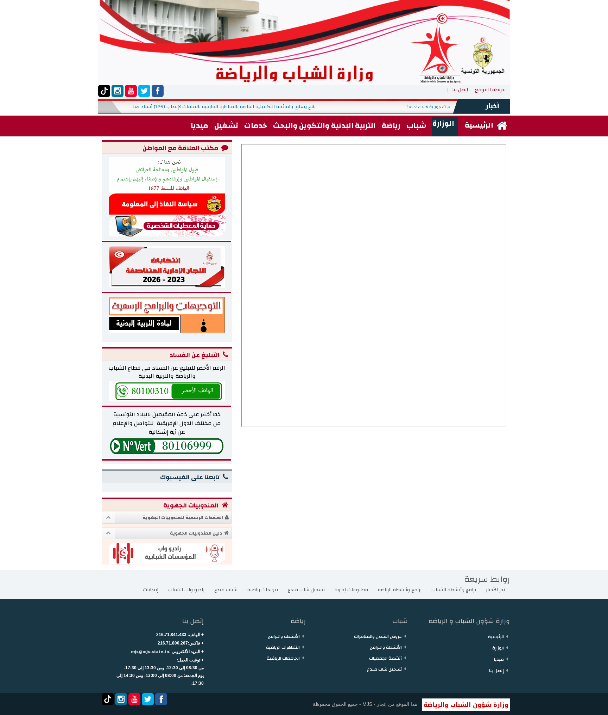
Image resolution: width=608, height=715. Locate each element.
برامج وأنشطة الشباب (453, 589)
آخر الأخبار (495, 589)
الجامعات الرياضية (283, 658)
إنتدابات (150, 589)
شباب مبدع (226, 589)
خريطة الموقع (490, 89)
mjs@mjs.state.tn (150, 651)
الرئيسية (496, 637)
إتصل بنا (460, 89)
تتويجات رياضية (262, 589)
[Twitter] (144, 91)
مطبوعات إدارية (351, 589)
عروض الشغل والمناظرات (378, 636)
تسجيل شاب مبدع (306, 589)
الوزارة (498, 648)
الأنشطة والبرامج (386, 647)
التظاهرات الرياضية (283, 647)
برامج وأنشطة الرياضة (400, 589)
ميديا (499, 659)
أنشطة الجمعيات (385, 658)
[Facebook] (157, 91)
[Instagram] (117, 91)
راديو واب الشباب (186, 589)
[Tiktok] (104, 91)
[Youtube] (131, 91)
